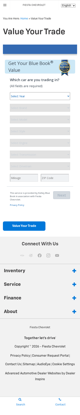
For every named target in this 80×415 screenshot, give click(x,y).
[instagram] (48, 255)
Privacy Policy (20, 355)
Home (24, 18)
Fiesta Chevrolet (53, 346)
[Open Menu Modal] (5, 5)
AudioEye (43, 364)
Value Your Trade (24, 226)
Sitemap (29, 364)
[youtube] (57, 255)
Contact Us (13, 364)
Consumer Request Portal (50, 355)
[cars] (22, 255)
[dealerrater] (31, 255)
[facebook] (39, 255)
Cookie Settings (63, 364)
